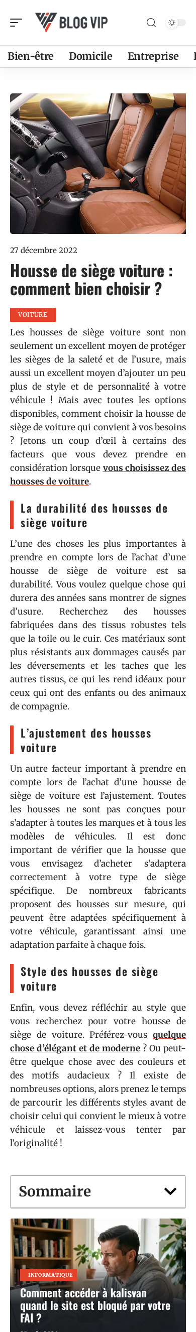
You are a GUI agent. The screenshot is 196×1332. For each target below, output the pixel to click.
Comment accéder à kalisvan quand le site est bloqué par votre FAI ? (95, 1304)
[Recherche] (151, 23)
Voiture (33, 314)
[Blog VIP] (72, 22)
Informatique (50, 1275)
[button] (170, 1191)
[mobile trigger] (18, 22)
